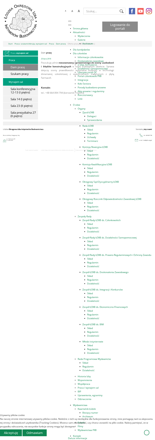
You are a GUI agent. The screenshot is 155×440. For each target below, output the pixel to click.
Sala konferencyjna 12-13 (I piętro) (23, 90)
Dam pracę (18, 67)
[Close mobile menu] (69, 25)
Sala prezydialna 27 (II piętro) (23, 114)
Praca (12, 60)
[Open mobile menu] (69, 21)
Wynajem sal (16, 82)
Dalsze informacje (77, 438)
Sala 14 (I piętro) (21, 99)
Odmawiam (34, 433)
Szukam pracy (20, 74)
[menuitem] (80, 28)
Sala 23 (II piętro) (21, 106)
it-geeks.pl (36, 150)
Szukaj (121, 11)
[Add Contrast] (59, 11)
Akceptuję (11, 433)
